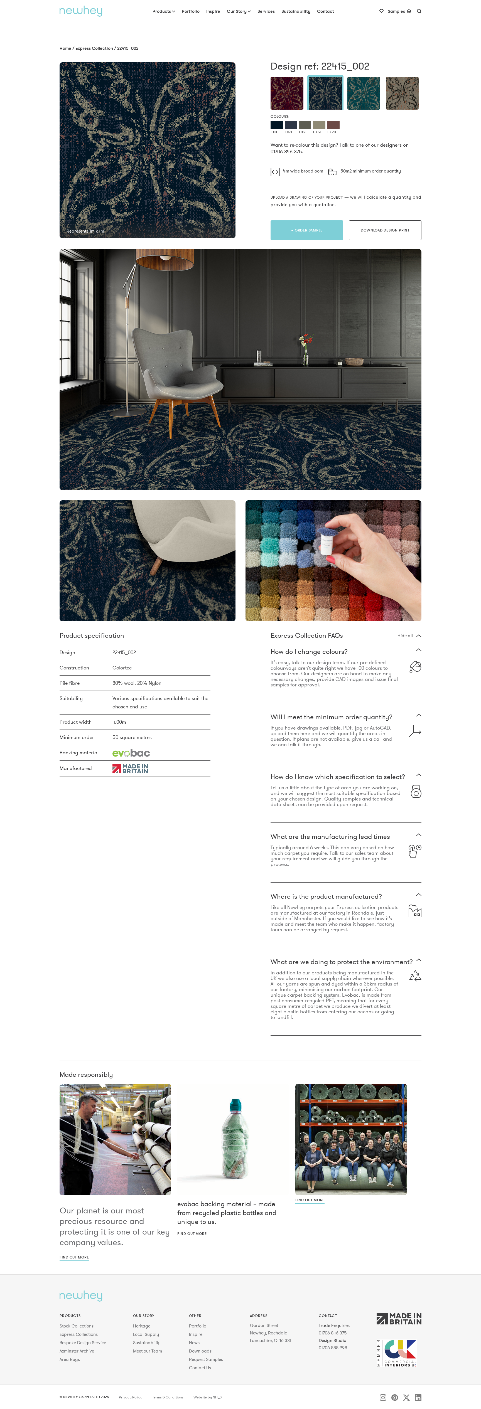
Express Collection (94, 48)
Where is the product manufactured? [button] (326, 897)
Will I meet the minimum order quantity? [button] (331, 717)
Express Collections (79, 1334)
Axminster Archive (77, 1351)
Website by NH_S (207, 1397)
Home (65, 48)
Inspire (195, 1334)
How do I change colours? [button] (309, 652)
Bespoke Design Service (83, 1342)
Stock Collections (77, 1326)
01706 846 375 (333, 1333)
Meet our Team (147, 1351)
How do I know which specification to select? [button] (338, 777)
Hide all (405, 635)
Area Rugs (70, 1359)
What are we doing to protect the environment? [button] (342, 962)
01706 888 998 (333, 1347)
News (194, 1342)
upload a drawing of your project (307, 197)
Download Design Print (385, 230)
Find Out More (74, 1257)
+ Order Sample (307, 230)
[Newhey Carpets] (81, 11)
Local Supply (146, 1334)
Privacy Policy (130, 1397)
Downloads (200, 1351)
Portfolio (197, 1326)
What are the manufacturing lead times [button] (330, 837)
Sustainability (147, 1342)
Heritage (141, 1326)
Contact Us (200, 1367)
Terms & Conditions (167, 1397)
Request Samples (206, 1359)
